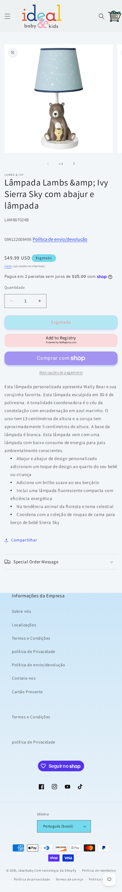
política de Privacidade (33, 651)
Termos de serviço (70, 879)
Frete (8, 266)
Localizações (24, 625)
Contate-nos (24, 678)
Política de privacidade (32, 879)
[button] (7, 16)
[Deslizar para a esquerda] (47, 163)
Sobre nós (21, 611)
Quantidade (14, 287)
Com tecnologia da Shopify (55, 870)
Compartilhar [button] (24, 540)
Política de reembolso (99, 870)
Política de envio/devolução (60, 239)
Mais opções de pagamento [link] (61, 372)
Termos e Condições (31, 638)
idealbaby (25, 870)
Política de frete (101, 879)
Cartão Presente (27, 691)
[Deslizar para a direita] (74, 163)
